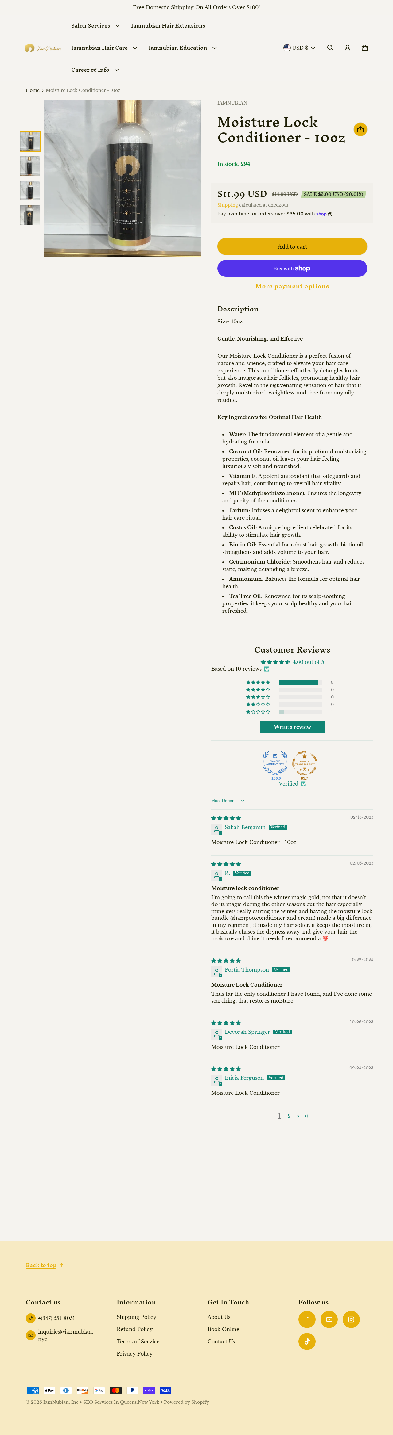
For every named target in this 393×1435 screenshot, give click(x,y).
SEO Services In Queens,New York (121, 1402)
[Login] (347, 47)
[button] (330, 47)
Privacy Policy (135, 1354)
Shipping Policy (136, 1317)
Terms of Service (138, 1341)
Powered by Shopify (186, 1402)
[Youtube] (329, 1319)
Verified (288, 784)
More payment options (292, 286)
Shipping (227, 205)
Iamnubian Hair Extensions (168, 25)
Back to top (41, 1265)
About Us (219, 1317)
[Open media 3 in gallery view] (30, 190)
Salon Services (90, 25)
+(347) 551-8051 (56, 1318)
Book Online (223, 1329)
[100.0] (275, 763)
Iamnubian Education (178, 47)
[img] (226, 818)
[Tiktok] (307, 1341)
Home (33, 90)
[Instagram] (351, 1319)
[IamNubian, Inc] (43, 48)
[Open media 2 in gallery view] (30, 166)
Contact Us (221, 1341)
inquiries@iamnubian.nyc (65, 1335)
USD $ (300, 48)
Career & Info (90, 69)
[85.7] (304, 763)
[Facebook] (307, 1319)
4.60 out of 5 (308, 662)
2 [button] (289, 1116)
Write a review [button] (292, 727)
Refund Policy (135, 1329)
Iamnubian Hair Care (99, 47)
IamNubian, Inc (61, 1402)
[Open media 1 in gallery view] (30, 141)
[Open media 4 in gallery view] (30, 215)
